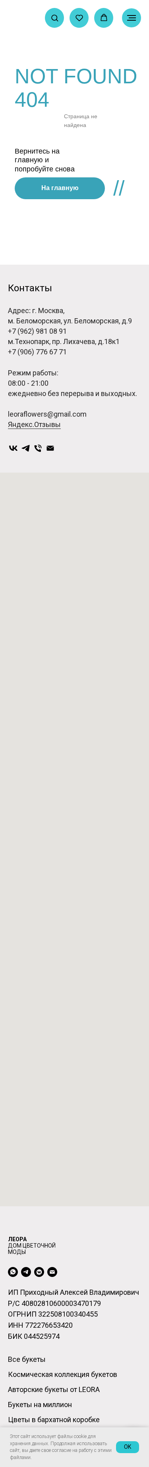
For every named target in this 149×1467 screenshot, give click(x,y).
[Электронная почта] (50, 448)
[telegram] (26, 1272)
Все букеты (27, 1359)
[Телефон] (38, 448)
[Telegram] (26, 448)
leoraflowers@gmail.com (47, 414)
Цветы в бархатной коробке (54, 1419)
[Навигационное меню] (131, 18)
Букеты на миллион (40, 1404)
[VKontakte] (13, 448)
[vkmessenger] (39, 1272)
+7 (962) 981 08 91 (37, 331)
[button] (54, 17)
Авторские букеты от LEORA (54, 1389)
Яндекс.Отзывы (34, 424)
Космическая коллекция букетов (62, 1374)
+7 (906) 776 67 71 (37, 352)
